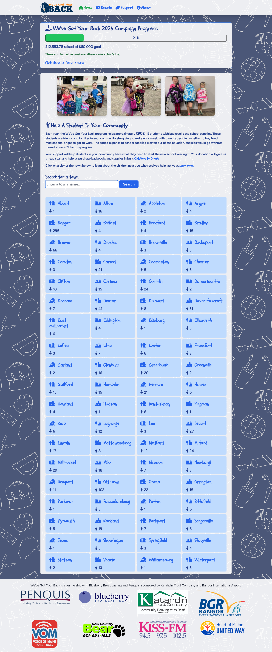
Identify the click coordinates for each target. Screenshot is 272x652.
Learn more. (186, 165)
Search (129, 184)
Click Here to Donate (146, 158)
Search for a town (61, 177)
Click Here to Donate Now (64, 63)
